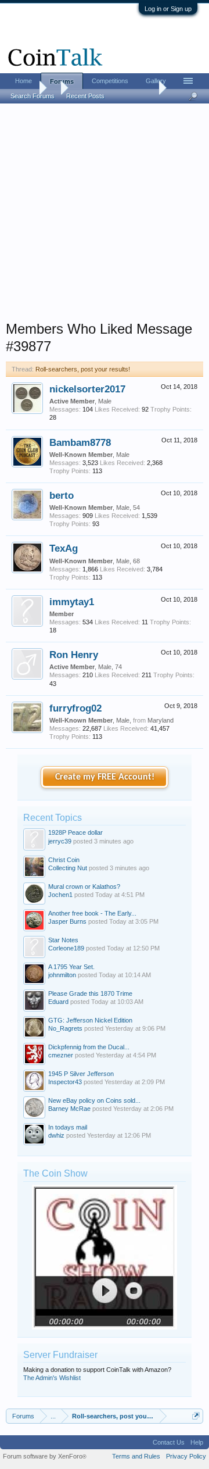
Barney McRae (69, 1108)
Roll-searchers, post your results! (82, 369)
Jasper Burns (67, 921)
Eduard (58, 1001)
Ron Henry (73, 654)
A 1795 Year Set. (71, 966)
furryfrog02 (75, 708)
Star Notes (63, 940)
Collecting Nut (67, 867)
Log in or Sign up (168, 8)
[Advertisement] (104, 215)
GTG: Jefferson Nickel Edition (90, 1020)
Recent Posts (85, 95)
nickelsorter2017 (87, 389)
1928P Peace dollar (75, 832)
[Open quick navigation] (196, 1416)
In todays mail (67, 1127)
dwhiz (56, 1135)
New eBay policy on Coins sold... (94, 1100)
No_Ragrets (65, 1028)
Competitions (110, 80)
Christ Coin (64, 859)
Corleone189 (66, 948)
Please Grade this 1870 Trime (90, 993)
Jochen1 (60, 894)
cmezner (60, 1055)
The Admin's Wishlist (52, 1377)
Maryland (160, 720)
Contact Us (169, 1442)
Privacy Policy (186, 1456)
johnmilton (62, 974)
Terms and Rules (136, 1456)
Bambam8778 (80, 442)
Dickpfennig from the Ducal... (88, 1046)
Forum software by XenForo (45, 1456)
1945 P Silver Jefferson (81, 1073)
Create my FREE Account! (104, 777)
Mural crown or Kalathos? (84, 886)
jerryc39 (59, 841)
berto (61, 495)
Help (196, 1442)
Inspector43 (65, 1081)
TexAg (63, 548)
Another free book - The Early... (92, 913)
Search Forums (32, 95)
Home (23, 80)
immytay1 (71, 601)
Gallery (156, 80)
